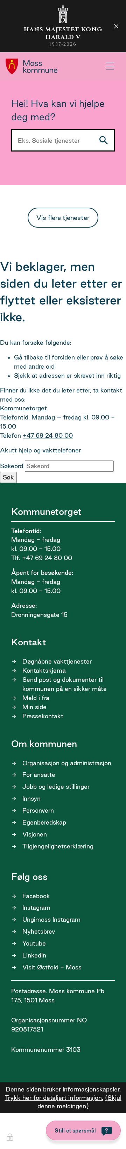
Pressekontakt (42, 716)
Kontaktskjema (44, 670)
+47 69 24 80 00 (48, 435)
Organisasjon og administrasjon (66, 763)
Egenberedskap (44, 822)
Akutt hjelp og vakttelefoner (40, 450)
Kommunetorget (23, 408)
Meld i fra (35, 697)
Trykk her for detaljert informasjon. (54, 1097)
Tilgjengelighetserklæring (57, 846)
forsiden (63, 357)
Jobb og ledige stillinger (56, 786)
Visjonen (34, 834)
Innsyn (31, 798)
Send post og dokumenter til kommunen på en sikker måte (64, 684)
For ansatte (38, 774)
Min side (34, 707)
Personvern (38, 810)
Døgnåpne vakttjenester (57, 661)
